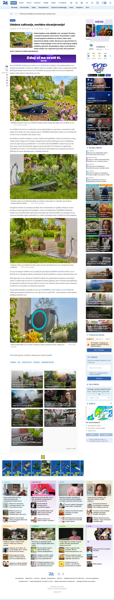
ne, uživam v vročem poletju (96, 428)
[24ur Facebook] (59, 574)
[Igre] (76, 3)
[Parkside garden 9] (65, 468)
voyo (89, 526)
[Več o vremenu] (110, 56)
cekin (90, 482)
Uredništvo (29, 578)
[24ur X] (63, 574)
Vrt (19, 362)
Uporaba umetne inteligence (86, 581)
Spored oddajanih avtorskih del (64, 581)
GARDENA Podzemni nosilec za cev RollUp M (31, 65)
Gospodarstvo (43, 7)
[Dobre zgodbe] (71, 3)
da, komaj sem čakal (94, 425)
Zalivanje (36, 362)
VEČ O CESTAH (99, 350)
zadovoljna (36, 482)
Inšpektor (79, 7)
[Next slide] (81, 457)
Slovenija (14, 7)
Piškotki (59, 578)
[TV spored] (81, 3)
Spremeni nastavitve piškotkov (74, 578)
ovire (108, 339)
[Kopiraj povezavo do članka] (7, 85)
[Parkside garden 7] (46, 468)
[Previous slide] (78, 457)
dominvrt (35, 526)
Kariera (43, 578)
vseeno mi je (92, 431)
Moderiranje (51, 578)
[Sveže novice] (11, 14)
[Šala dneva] (108, 398)
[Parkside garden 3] (7, 468)
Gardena (13, 362)
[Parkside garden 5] (26, 468)
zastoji (99, 339)
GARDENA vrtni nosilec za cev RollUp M (58, 290)
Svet (87, 7)
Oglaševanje (19, 578)
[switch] (104, 2)
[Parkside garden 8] (55, 468)
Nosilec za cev (27, 362)
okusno (63, 526)
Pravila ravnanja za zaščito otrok (41, 581)
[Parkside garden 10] (75, 468)
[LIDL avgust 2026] (43, 457)
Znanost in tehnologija (58, 7)
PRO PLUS (36, 578)
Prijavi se (99, 378)
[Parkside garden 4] (16, 468)
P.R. (7, 70)
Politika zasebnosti (92, 578)
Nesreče (90, 339)
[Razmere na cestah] (87, 3)
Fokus (71, 7)
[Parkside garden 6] (36, 468)
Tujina (34, 7)
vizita (62, 482)
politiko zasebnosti (94, 374)
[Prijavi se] (97, 2)
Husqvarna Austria (48, 362)
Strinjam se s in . (98, 373)
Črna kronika (24, 7)
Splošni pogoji (23, 581)
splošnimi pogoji (101, 373)
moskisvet (8, 526)
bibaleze (7, 482)
